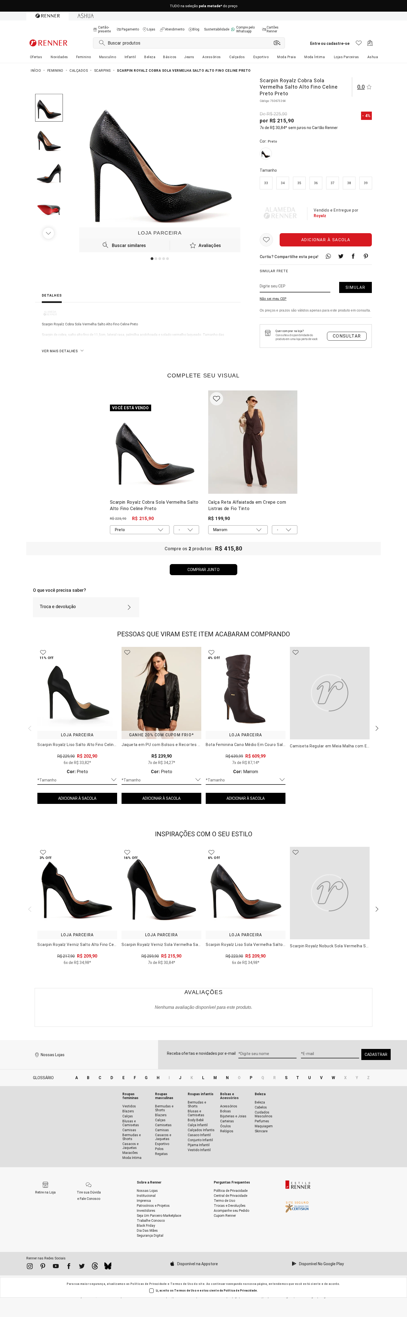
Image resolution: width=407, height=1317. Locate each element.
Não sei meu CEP (273, 299)
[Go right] (49, 233)
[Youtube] (55, 1267)
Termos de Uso (181, 1283)
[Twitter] (81, 1267)
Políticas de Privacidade (148, 1283)
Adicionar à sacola (326, 239)
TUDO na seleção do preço (204, 6)
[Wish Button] (266, 239)
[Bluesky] (107, 1267)
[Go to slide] (152, 258)
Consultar (347, 336)
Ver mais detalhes (60, 351)
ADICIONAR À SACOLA (77, 798)
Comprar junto (203, 569)
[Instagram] (29, 1267)
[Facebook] (68, 1267)
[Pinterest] (42, 1267)
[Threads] (94, 1267)
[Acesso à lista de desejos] (358, 44)
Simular (355, 287)
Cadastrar (376, 1054)
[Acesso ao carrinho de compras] (370, 44)
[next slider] (29, 727)
